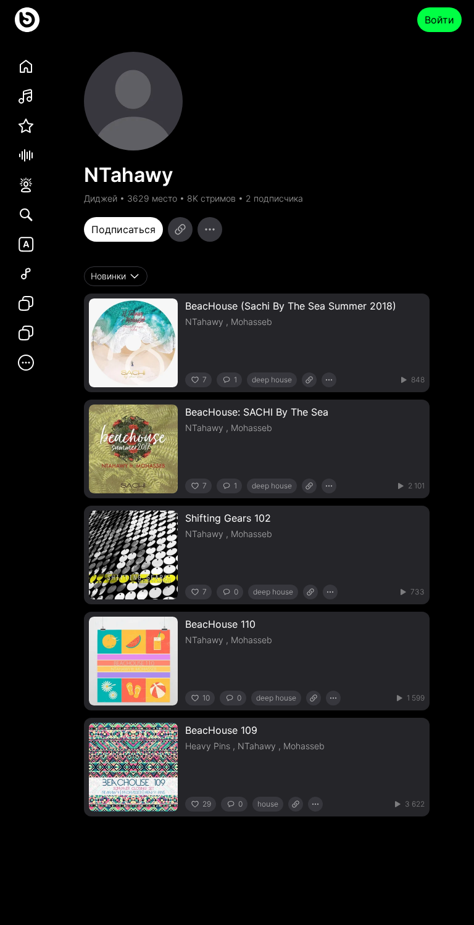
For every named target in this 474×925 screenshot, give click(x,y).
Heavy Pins (207, 746)
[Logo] (27, 20)
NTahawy (204, 321)
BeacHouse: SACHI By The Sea (256, 412)
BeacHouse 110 (220, 624)
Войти (439, 20)
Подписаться (123, 229)
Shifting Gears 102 (228, 518)
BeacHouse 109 (221, 730)
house (267, 803)
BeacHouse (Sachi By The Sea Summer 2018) (290, 306)
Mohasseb (251, 321)
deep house (272, 379)
